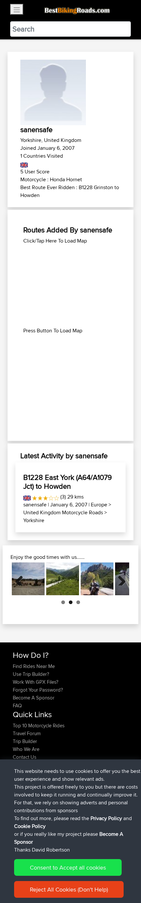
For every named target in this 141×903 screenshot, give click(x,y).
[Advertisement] (70, 286)
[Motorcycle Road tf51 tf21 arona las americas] (28, 578)
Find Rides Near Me (34, 666)
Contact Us (24, 757)
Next (119, 578)
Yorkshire (33, 520)
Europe (99, 504)
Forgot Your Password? (38, 689)
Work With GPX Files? (35, 681)
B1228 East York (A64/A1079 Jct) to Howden (67, 481)
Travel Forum (27, 733)
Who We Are (26, 749)
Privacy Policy (106, 818)
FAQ (17, 705)
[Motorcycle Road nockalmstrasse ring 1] (62, 578)
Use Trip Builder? (31, 674)
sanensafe (35, 504)
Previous (21, 578)
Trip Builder (25, 741)
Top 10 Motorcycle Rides (39, 725)
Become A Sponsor (33, 697)
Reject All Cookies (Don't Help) (69, 889)
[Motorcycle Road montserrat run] (97, 578)
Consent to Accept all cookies (68, 867)
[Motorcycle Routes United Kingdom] (24, 163)
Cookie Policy (30, 826)
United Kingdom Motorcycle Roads (63, 512)
